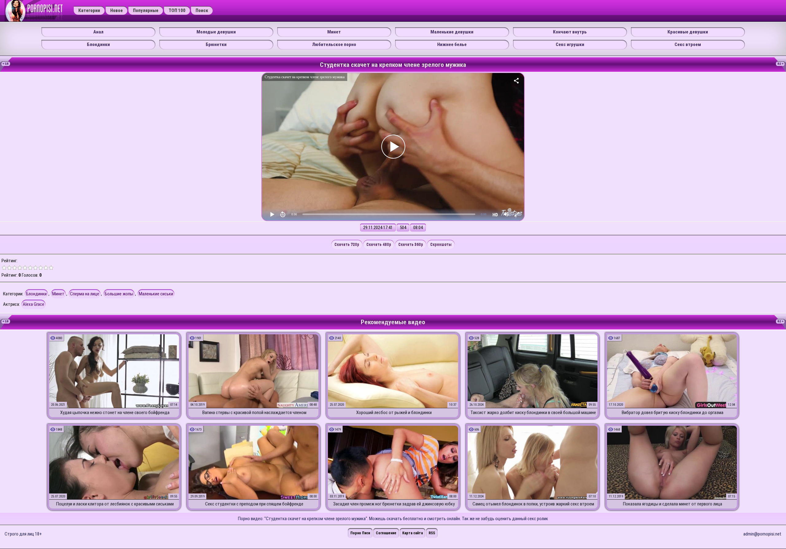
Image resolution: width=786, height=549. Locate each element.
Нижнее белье (452, 44)
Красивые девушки (687, 32)
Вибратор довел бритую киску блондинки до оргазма (672, 412)
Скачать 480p (378, 244)
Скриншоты (441, 244)
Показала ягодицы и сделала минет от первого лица (672, 504)
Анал (98, 32)
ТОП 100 (177, 10)
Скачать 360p (410, 244)
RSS (432, 533)
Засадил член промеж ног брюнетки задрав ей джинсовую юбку (394, 504)
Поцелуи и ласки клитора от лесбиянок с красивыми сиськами (115, 504)
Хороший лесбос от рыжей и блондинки (394, 412)
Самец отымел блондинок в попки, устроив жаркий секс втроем (533, 504)
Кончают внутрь (570, 32)
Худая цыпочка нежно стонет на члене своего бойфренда (114, 412)
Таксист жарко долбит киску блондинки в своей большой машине (533, 412)
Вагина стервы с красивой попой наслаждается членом (254, 412)
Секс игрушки (570, 44)
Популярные (145, 10)
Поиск (202, 10)
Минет (334, 32)
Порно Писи (360, 533)
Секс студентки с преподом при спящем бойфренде (254, 504)
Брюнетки (216, 44)
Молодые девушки (216, 32)
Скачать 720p (346, 244)
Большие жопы (119, 294)
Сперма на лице (84, 294)
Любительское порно (334, 44)
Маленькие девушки (451, 32)
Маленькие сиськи (156, 294)
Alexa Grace (33, 304)
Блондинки (98, 44)
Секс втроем (688, 44)
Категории (89, 10)
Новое (116, 10)
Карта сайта (412, 533)
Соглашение (386, 533)
